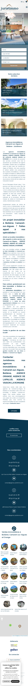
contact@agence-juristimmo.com (14, 482)
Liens (23, 675)
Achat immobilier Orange (4, 582)
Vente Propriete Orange (4, 596)
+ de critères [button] (21, 68)
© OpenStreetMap (24, 635)
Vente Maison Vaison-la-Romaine (23, 596)
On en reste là (14, 664)
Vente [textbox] (4, 50)
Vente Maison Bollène (13, 553)
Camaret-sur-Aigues (15, 352)
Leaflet (13, 635)
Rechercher (14, 65)
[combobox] (14, 49)
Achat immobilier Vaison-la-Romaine (14, 596)
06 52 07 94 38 (14, 466)
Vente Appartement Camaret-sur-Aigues (23, 568)
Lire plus (14, 411)
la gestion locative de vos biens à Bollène (14, 350)
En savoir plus (14, 435)
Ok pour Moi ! (15, 681)
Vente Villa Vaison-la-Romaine (21, 610)
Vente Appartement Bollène (23, 553)
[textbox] (14, 54)
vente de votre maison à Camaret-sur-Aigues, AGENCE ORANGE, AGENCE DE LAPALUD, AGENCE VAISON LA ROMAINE (14, 297)
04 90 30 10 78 (14, 495)
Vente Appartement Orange (23, 582)
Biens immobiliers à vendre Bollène (4, 553)
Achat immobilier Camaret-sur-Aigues (5, 568)
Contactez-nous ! (15, 403)
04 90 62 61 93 (14, 462)
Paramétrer (6, 681)
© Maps (17, 635)
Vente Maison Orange (13, 582)
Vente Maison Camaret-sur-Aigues (14, 568)
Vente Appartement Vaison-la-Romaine (7, 610)
